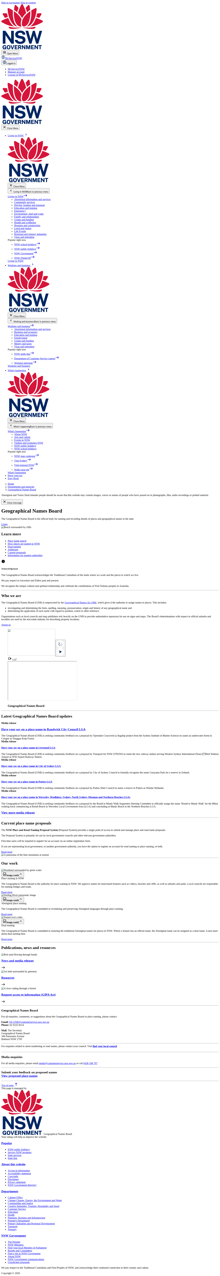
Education (13, 1212)
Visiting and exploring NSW (28, 443)
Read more (6, 852)
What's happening (19, 431)
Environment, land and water (29, 213)
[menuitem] (16, 69)
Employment (20, 338)
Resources (7, 977)
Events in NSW (22, 440)
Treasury (12, 1229)
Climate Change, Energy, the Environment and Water (35, 1200)
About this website (13, 1164)
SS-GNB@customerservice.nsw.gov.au (29, 1022)
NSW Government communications (26, 1259)
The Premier (14, 1242)
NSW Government (13, 1235)
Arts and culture (22, 437)
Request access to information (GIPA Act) (28, 994)
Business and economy (26, 332)
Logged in (10, 63)
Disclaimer (13, 1179)
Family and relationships (26, 216)
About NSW (20, 434)
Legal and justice (22, 228)
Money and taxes (23, 343)
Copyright (13, 1176)
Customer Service (17, 1209)
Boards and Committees (20, 1250)
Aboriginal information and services (32, 199)
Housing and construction (27, 225)
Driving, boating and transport (29, 205)
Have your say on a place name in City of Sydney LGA (31, 766)
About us (6, 624)
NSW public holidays (25, 445)
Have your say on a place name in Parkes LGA (26, 781)
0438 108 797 (90, 1063)
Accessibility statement (19, 1173)
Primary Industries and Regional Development (31, 1223)
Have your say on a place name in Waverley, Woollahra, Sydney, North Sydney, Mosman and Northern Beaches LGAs (65, 797)
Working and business (21, 326)
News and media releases (17, 960)
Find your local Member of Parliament (27, 1247)
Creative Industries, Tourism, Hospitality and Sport (33, 1206)
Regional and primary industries (30, 234)
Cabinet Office (15, 1197)
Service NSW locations (19, 1152)
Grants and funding (24, 219)
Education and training (25, 208)
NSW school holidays (25, 448)
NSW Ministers (16, 1244)
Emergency (20, 211)
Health (11, 1214)
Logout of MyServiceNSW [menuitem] (21, 74)
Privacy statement (17, 1182)
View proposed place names (19, 1076)
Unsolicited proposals (19, 1262)
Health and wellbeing (25, 222)
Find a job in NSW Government (24, 1253)
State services (14, 1155)
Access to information (19, 1170)
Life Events (20, 231)
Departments (9, 1191)
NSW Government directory (22, 1185)
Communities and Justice (20, 1203)
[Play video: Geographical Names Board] (60, 648)
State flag (12, 1158)
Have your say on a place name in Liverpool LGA (28, 747)
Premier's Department (19, 1220)
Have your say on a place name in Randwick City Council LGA (43, 729)
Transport (12, 1226)
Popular (6, 1143)
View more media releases (18, 812)
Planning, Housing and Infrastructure (26, 1217)
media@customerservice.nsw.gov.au (57, 1063)
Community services (24, 202)
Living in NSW (17, 196)
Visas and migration (24, 237)
